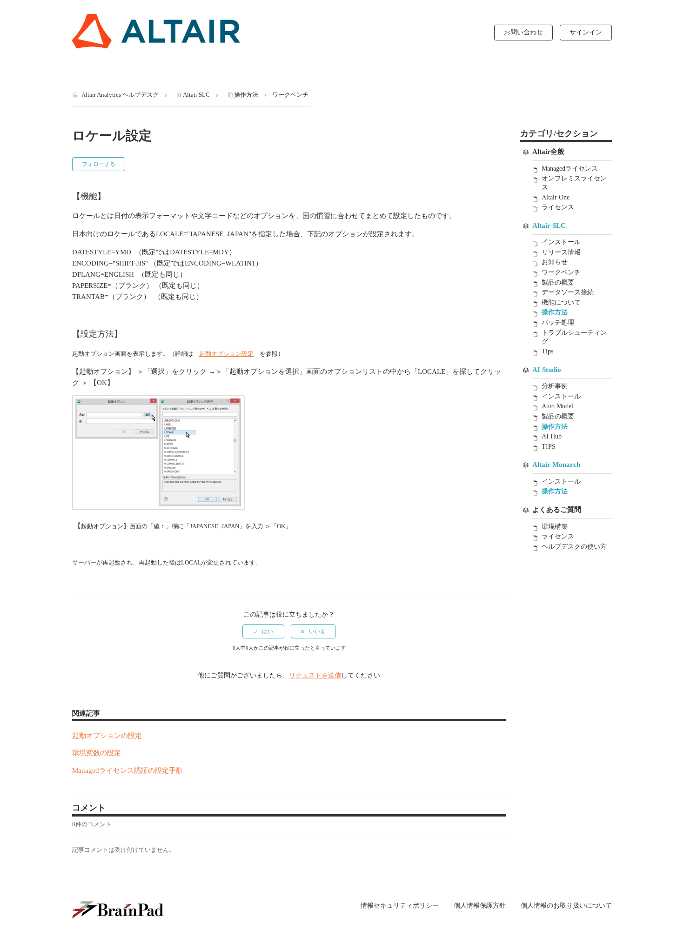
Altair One (556, 197)
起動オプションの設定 (107, 735)
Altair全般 (548, 151)
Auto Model (557, 406)
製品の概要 (558, 282)
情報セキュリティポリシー (400, 906)
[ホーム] (156, 31)
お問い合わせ (523, 32)
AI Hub (552, 436)
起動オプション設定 (226, 353)
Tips (547, 351)
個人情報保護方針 (480, 906)
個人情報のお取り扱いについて (566, 905)
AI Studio (546, 369)
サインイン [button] (586, 32)
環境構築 (555, 526)
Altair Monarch (556, 464)
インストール (561, 242)
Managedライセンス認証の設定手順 (127, 770)
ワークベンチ (290, 94)
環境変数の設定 (96, 753)
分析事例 (555, 386)
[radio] (263, 631)
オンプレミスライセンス (574, 183)
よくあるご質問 (556, 509)
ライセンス (558, 207)
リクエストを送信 (315, 675)
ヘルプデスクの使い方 (574, 546)
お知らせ (555, 262)
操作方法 (246, 94)
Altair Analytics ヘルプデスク (120, 94)
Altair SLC (196, 94)
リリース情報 (561, 252)
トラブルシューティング (574, 337)
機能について (561, 302)
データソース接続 (568, 292)
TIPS (549, 446)
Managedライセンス (570, 168)
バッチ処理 (558, 322)
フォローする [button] (98, 164)
